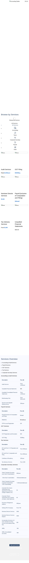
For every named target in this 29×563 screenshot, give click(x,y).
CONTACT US (13, 554)
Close (3, 152)
